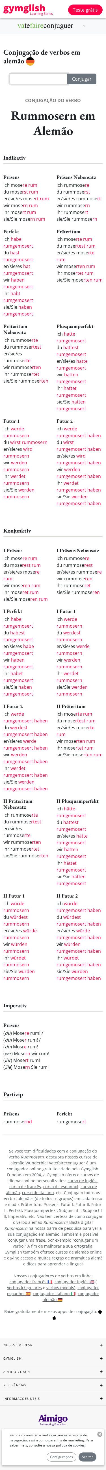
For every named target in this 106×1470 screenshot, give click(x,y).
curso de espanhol (60, 1186)
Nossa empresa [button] (17, 1345)
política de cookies (70, 1445)
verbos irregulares (24, 1287)
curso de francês (25, 1186)
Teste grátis (85, 10)
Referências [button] (14, 1385)
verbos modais (60, 1287)
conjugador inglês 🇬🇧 (74, 1281)
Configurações (61, 1456)
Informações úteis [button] (21, 1398)
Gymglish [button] (12, 1358)
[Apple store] (54, 1317)
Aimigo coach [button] (16, 1372)
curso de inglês (83, 1180)
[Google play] (100, 1311)
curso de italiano (38, 1192)
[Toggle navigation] (84, 26)
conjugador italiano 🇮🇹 (54, 1293)
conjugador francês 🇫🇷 (31, 1281)
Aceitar (87, 1456)
